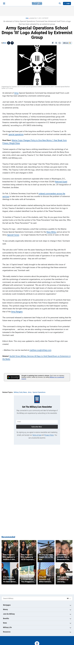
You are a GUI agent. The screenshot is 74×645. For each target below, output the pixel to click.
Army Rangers (17, 311)
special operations (16, 134)
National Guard (61, 182)
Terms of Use (36, 435)
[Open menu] (4, 3)
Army (27, 18)
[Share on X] (56, 42)
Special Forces (13, 235)
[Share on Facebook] (52, 42)
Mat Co (4, 43)
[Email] (59, 42)
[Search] (59, 3)
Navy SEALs (51, 232)
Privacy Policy (49, 435)
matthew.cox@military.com (40, 350)
